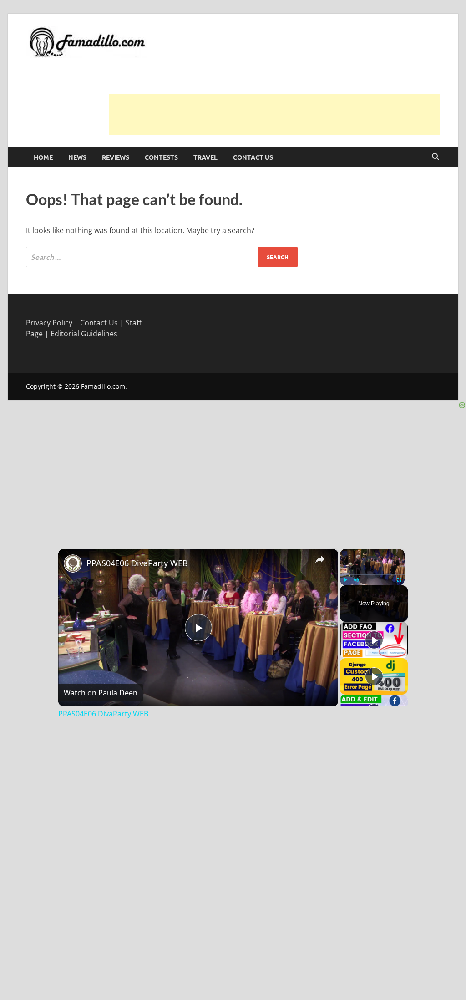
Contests (161, 157)
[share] (320, 559)
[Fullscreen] (399, 579)
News (77, 157)
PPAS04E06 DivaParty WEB (137, 563)
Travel (205, 157)
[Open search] (435, 157)
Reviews (115, 157)
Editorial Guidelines (84, 334)
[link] (73, 563)
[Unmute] (356, 579)
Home (43, 157)
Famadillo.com (103, 386)
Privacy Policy (49, 323)
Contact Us (253, 157)
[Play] (345, 579)
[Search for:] (162, 257)
